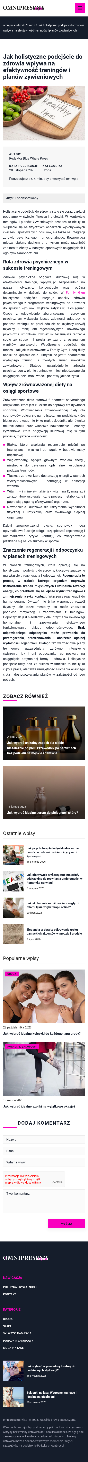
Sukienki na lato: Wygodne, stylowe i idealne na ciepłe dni (52, 1395)
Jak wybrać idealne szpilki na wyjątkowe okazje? (39, 1106)
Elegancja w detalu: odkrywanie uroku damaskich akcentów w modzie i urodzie (54, 932)
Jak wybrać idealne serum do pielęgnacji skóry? (42, 813)
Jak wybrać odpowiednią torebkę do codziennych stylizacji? (51, 1368)
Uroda (47, 170)
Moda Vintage (13, 1347)
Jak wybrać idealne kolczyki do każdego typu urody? (42, 1034)
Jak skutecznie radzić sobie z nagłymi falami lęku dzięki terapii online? (53, 905)
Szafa (7, 1326)
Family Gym (75, 293)
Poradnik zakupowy (18, 1340)
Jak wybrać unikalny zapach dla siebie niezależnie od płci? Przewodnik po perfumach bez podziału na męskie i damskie (41, 748)
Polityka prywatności (20, 1287)
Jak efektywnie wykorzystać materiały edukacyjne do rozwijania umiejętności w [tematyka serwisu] (54, 879)
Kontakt (9, 1294)
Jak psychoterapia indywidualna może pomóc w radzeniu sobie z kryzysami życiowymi (53, 852)
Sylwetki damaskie (17, 1333)
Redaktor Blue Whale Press (28, 158)
